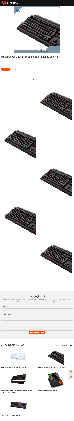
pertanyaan (6, 69)
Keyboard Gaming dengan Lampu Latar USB (51, 367)
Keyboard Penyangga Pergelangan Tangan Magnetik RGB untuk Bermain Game (17, 391)
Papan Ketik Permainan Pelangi (10, 415)
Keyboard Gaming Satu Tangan (47, 390)
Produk (70, 345)
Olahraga (57, 345)
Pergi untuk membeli (17, 69)
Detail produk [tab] (37, 80)
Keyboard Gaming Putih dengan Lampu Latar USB (16, 367)
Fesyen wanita (64, 345)
